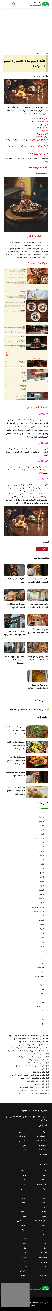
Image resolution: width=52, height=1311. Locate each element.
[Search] (13, 4)
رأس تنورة (41, 984)
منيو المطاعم (42, 1131)
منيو (43, 1019)
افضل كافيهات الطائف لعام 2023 (38, 1081)
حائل (42, 963)
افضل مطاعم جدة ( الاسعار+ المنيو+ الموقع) (34, 1041)
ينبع (43, 1023)
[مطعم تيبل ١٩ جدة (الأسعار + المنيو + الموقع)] (37, 747)
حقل (42, 972)
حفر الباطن (40, 967)
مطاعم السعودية (41, 1136)
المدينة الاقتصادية (38, 907)
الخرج (42, 847)
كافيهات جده (22, 1150)
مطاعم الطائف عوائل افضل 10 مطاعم (36, 1059)
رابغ (43, 989)
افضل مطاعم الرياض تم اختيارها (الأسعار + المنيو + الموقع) (29, 1035)
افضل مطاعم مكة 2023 (41, 1053)
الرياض (41, 868)
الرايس (42, 864)
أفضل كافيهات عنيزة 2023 (40, 1084)
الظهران (41, 881)
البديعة (42, 829)
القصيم (41, 890)
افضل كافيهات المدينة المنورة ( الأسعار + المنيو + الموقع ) (30, 1075)
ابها (43, 812)
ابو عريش (41, 816)
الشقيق (42, 872)
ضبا (43, 997)
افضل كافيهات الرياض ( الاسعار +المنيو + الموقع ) (32, 1066)
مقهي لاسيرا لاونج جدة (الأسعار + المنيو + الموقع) (38, 605)
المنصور (41, 916)
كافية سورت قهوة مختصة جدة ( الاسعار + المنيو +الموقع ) (15, 660)
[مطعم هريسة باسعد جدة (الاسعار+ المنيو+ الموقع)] (37, 792)
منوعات (41, 1015)
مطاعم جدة (43, 1145)
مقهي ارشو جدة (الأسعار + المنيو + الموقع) (14, 605)
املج (42, 937)
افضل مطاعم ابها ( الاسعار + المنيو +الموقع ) (34, 1056)
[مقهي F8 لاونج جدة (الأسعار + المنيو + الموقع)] (37, 777)
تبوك (42, 946)
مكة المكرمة (40, 1010)
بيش (42, 941)
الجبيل (42, 834)
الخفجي (41, 851)
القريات (41, 885)
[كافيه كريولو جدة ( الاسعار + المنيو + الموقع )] (26, 91)
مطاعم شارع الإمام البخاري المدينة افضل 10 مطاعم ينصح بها (28, 1050)
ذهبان (42, 980)
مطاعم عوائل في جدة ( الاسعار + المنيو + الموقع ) (33, 1044)
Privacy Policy (30, 1305)
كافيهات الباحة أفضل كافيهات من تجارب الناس (34, 1093)
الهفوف (41, 928)
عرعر (42, 1002)
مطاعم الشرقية (42, 1140)
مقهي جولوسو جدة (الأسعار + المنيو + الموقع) (38, 631)
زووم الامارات (22, 1145)
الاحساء (41, 821)
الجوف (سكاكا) (39, 838)
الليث (42, 903)
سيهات (42, 993)
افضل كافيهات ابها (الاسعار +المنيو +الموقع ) (34, 1078)
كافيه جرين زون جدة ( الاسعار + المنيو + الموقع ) (14, 633)
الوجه (42, 933)
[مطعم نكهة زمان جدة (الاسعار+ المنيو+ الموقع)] (37, 762)
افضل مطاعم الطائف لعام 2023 (38, 1063)
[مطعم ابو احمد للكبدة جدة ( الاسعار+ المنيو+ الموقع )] (37, 731)
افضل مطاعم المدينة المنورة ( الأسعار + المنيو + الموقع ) (30, 1047)
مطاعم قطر (43, 1154)
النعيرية (41, 920)
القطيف (41, 894)
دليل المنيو (23, 1131)
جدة (42, 959)
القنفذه (41, 898)
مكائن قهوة (40, 1006)
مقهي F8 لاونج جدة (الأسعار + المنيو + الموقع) (38, 580)
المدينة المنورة (39, 911)
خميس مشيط (39, 976)
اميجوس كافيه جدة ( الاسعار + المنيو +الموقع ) (38, 686)
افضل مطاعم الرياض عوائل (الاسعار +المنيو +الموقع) (31, 1038)
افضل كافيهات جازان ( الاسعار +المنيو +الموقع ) (33, 1087)
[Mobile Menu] (6, 5)
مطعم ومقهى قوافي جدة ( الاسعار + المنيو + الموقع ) (38, 658)
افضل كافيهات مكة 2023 (41, 1072)
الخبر (42, 842)
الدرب (42, 855)
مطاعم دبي (23, 1140)
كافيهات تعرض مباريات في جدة (15, 580)
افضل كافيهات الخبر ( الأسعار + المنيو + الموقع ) (33, 1090)
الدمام (42, 860)
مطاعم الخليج (42, 1150)
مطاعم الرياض (21, 1136)
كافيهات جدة (42, 548)
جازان (42, 954)
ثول (43, 950)
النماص (41, 924)
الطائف (42, 877)
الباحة (42, 825)
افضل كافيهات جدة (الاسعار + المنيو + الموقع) (33, 1069)
